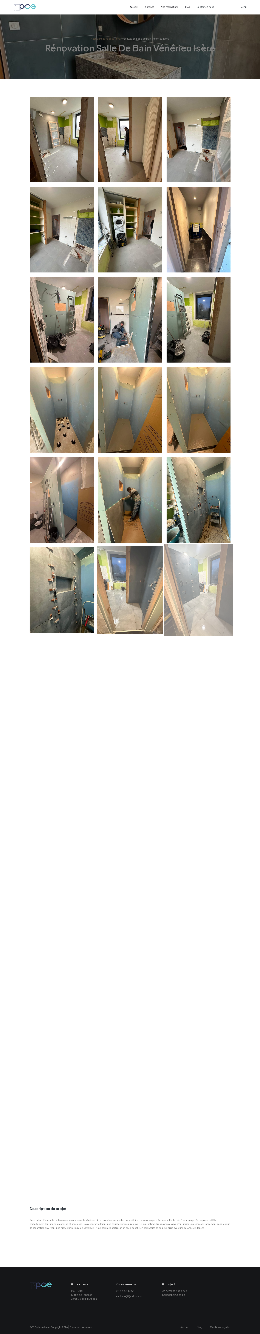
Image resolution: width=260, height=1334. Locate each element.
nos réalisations (110, 39)
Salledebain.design (173, 1295)
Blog (187, 7)
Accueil (134, 7)
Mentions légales (220, 1327)
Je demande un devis (174, 1291)
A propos (149, 7)
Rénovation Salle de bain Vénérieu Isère (145, 39)
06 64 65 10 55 (125, 1291)
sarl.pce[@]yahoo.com (129, 1296)
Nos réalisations (169, 7)
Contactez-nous (205, 7)
